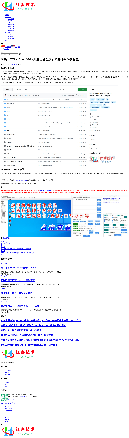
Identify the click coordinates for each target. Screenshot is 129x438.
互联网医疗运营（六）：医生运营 (18, 280)
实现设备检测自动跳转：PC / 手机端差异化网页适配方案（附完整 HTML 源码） (41, 340)
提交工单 (8, 384)
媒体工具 (11, 27)
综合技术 (11, 38)
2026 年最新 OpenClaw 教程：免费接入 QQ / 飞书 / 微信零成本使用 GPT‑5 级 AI (41, 320)
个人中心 (8, 370)
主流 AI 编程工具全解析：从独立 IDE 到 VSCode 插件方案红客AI (33, 325)
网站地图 (11, 399)
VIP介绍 (7, 382)
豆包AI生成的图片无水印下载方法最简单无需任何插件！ (29, 345)
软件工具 (8, 23)
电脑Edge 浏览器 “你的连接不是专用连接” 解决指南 (27, 335)
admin (2, 241)
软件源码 (8, 17)
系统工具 (11, 28)
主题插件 (11, 19)
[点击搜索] (20, 54)
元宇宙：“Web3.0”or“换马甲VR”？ (18, 267)
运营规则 (11, 36)
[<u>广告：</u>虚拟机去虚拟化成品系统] (64, 236)
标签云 (7, 372)
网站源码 (11, 21)
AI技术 (10, 34)
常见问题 (8, 374)
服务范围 (8, 40)
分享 (3, 243)
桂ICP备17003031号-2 (8, 403)
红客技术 (23, 396)
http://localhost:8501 (21, 180)
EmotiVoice (6, 238)
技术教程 (8, 32)
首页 (7, 15)
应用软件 (11, 30)
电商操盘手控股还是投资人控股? (17, 293)
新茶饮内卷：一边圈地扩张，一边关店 (20, 306)
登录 (7, 49)
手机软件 (11, 25)
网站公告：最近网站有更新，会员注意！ (21, 330)
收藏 (8, 243)
